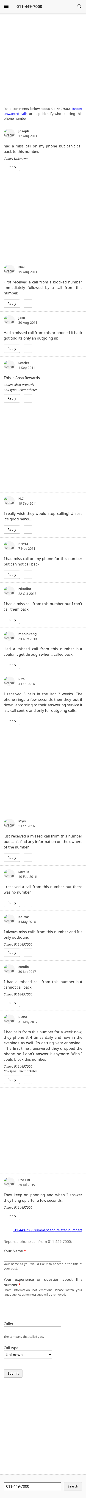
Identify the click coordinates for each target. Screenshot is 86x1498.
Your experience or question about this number (43, 1282)
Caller (9, 1323)
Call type (11, 1347)
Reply (12, 167)
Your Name (13, 1250)
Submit (13, 1373)
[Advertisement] (43, 60)
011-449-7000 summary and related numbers (47, 1230)
